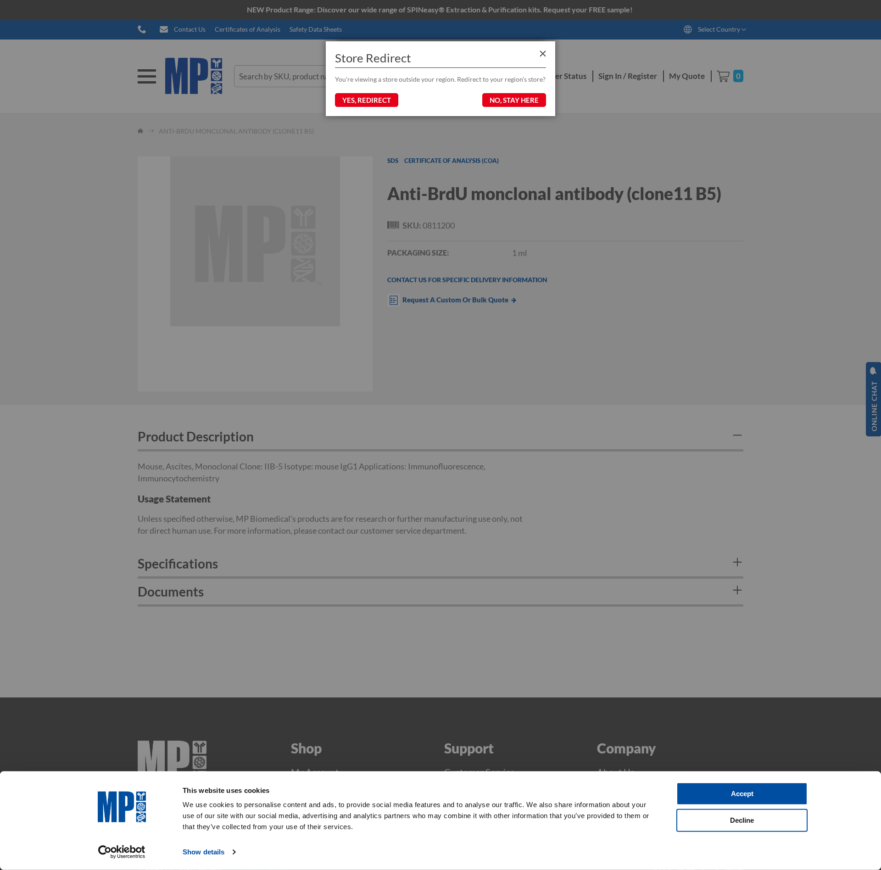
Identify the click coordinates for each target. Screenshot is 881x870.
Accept (742, 794)
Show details (203, 852)
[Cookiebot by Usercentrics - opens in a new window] (122, 852)
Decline (742, 820)
